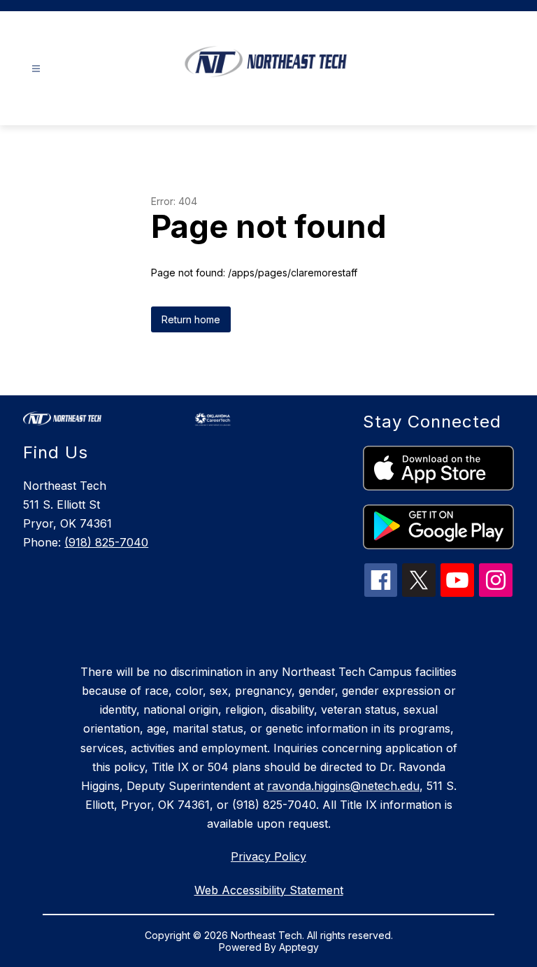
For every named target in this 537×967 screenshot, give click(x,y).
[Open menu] (36, 69)
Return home (191, 319)
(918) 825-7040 (106, 542)
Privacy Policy (268, 856)
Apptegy (299, 947)
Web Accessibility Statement (268, 890)
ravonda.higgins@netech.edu (343, 786)
